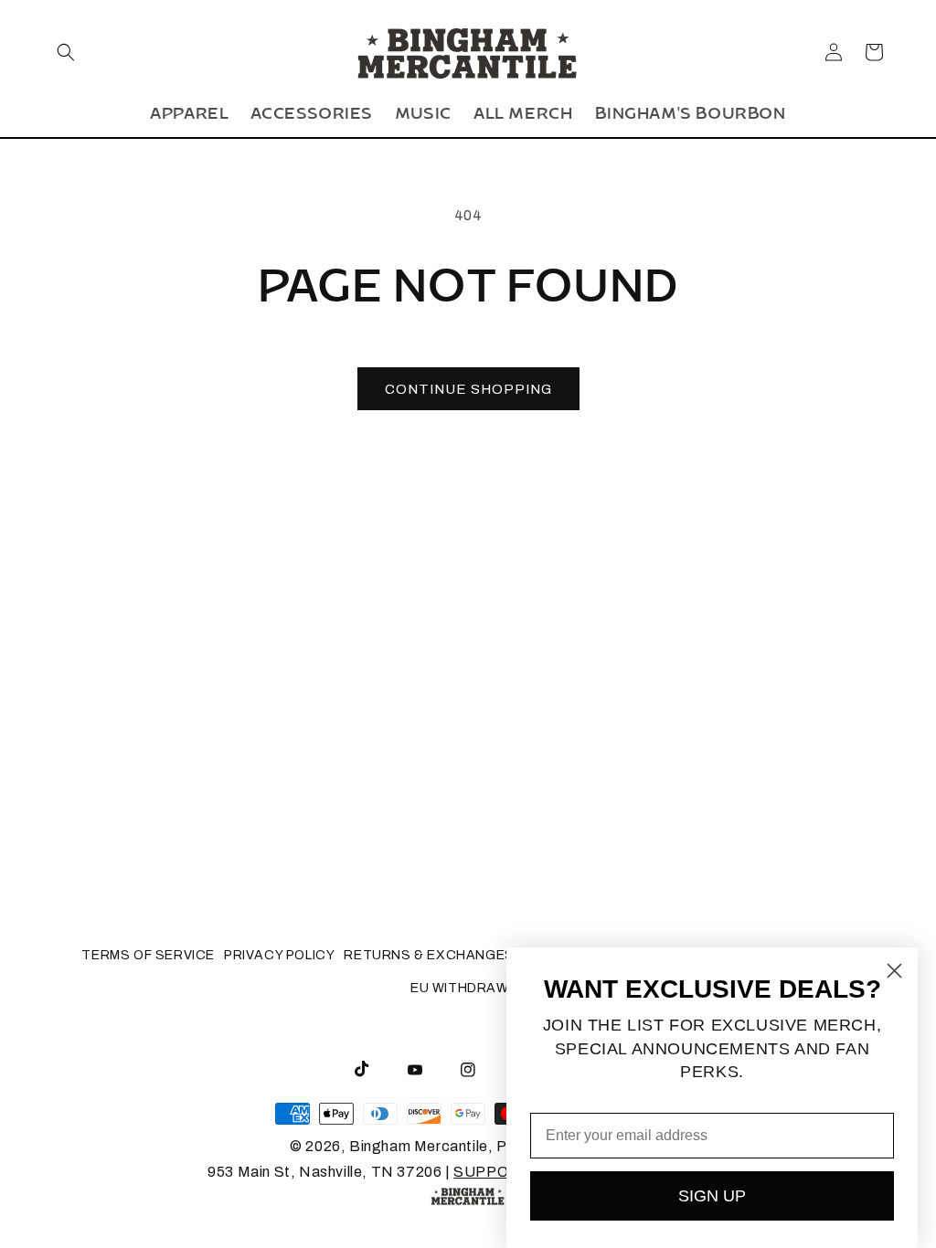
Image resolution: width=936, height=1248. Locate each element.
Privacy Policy (279, 955)
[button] (66, 52)
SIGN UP (712, 1196)
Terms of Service (148, 955)
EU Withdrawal (468, 988)
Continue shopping (468, 389)
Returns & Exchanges (429, 955)
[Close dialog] (894, 971)
